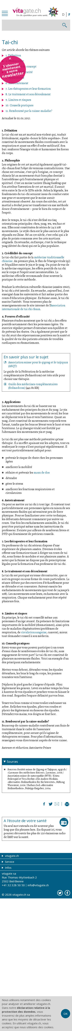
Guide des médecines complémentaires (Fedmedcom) (33, 386)
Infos (7, 867)
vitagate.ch (11, 856)
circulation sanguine (34, 632)
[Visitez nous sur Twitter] (60, 892)
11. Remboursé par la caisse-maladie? (29, 111)
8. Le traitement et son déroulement (28, 94)
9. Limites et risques (18, 100)
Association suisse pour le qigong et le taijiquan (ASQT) (38, 364)
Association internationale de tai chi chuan (33, 307)
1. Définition (13, 55)
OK (66, 1013)
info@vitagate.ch (38, 885)
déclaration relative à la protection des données (26, 1009)
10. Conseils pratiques (19, 105)
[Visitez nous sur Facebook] (67, 892)
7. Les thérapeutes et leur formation (28, 89)
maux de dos (42, 473)
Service (9, 861)
